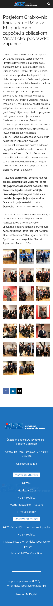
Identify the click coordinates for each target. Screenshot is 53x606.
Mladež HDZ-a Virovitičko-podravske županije (26, 544)
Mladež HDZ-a (27, 490)
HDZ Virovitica (26, 497)
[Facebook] (6, 391)
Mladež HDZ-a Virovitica (26, 553)
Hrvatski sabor (26, 511)
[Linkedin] (13, 391)
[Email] (19, 391)
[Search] (49, 4)
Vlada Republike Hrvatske (26, 504)
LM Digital (30, 594)
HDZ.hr (26, 483)
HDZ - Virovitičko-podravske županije (26, 527)
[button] (5, 4)
